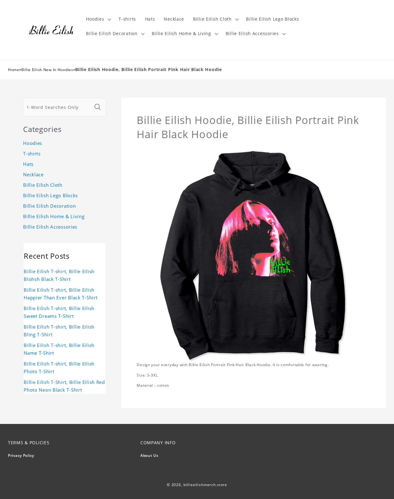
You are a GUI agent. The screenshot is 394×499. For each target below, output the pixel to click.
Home (13, 69)
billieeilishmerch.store (205, 484)
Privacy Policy (21, 455)
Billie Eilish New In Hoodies (47, 69)
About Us (149, 455)
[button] (98, 19)
